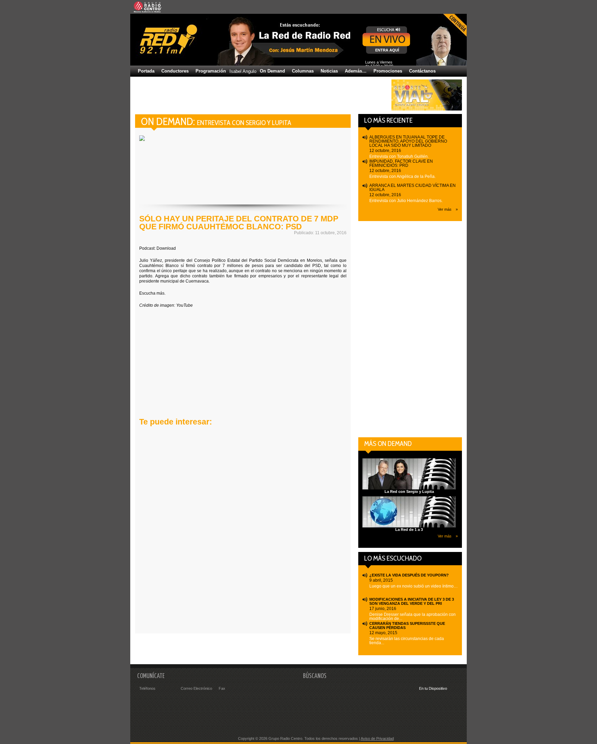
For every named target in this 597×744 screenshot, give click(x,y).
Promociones (387, 71)
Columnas (303, 71)
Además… (356, 71)
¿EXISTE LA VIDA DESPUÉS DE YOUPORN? (409, 575)
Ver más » (448, 209)
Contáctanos (422, 71)
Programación (211, 71)
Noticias (329, 71)
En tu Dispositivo (433, 688)
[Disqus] (243, 532)
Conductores (175, 71)
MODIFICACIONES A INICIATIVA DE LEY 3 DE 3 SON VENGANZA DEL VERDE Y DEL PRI (411, 601)
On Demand (272, 71)
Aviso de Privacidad (377, 738)
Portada (146, 71)
